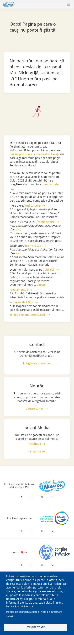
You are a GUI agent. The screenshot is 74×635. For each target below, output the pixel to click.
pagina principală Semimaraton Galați (34, 154)
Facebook (34, 444)
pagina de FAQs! (23, 302)
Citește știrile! (34, 409)
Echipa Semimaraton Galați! (28, 315)
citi (47, 269)
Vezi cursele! (32, 205)
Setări (9, 616)
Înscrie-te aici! (46, 222)
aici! (51, 269)
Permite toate (36, 627)
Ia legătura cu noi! (34, 363)
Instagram (34, 451)
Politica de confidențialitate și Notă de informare (34, 611)
